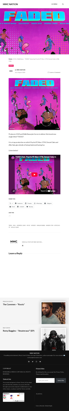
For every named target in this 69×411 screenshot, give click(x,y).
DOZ (28, 225)
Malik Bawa (41, 225)
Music (11, 65)
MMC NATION (10, 4)
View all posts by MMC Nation (32, 242)
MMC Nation (21, 70)
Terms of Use (7, 379)
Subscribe (61, 380)
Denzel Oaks (22, 225)
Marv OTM (50, 225)
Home (10, 59)
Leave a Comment (55, 72)
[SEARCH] (62, 4)
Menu (55, 4)
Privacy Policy (40, 368)
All (15, 225)
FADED (34, 225)
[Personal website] (22, 245)
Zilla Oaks (15, 227)
